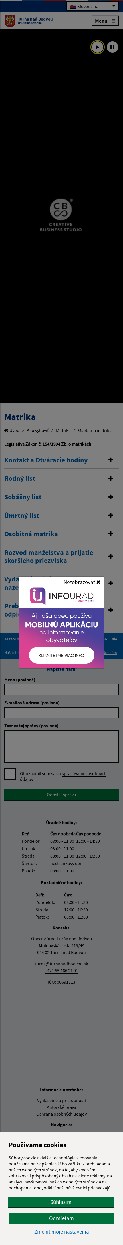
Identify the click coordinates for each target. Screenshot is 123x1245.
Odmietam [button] (61, 1218)
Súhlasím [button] (61, 1201)
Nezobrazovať (80, 582)
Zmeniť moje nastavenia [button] (61, 1231)
